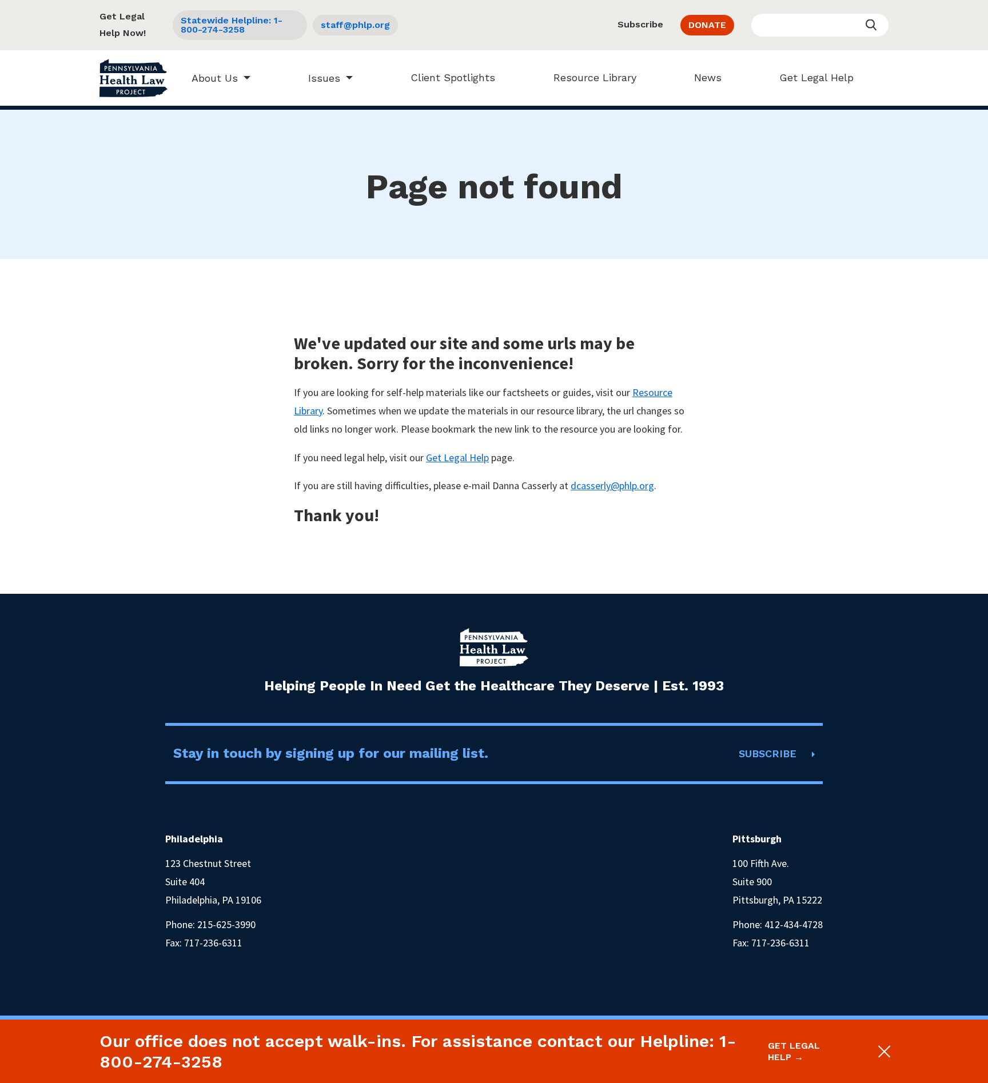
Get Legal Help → (794, 1051)
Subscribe (640, 24)
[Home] (133, 78)
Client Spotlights (453, 77)
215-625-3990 (226, 924)
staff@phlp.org (355, 24)
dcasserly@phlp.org (612, 485)
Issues (324, 78)
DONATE (707, 24)
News (708, 77)
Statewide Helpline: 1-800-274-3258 (231, 25)
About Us (215, 78)
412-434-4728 (793, 924)
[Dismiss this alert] (884, 1051)
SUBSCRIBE (767, 754)
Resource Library (594, 77)
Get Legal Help (816, 77)
